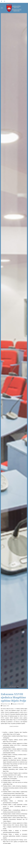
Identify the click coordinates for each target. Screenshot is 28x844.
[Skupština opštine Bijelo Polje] (14, 8)
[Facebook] (1, 1)
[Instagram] (4, 1)
